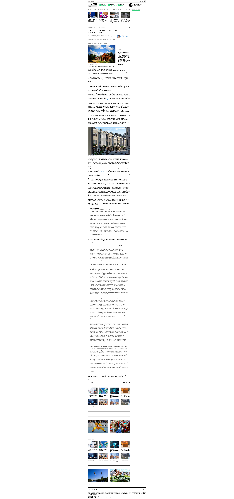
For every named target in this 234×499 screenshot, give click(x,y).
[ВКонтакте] (126, 28)
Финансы (108, 9)
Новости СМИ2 (90, 415)
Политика (114, 9)
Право (125, 9)
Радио (122, 489)
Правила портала (136, 489)
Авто (130, 9)
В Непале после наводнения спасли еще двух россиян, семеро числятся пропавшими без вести (125, 21)
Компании (102, 9)
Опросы (144, 489)
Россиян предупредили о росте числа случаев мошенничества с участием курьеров (123, 47)
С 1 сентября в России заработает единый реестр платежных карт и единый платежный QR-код (114, 21)
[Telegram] (128, 28)
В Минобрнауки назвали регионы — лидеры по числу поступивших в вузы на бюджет (124, 56)
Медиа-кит (130, 489)
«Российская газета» (111, 99)
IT (141, 9)
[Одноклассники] (129, 28)
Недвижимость (136, 9)
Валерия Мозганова (125, 36)
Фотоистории (91, 418)
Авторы (141, 489)
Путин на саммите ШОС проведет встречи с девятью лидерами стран (92, 21)
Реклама (118, 489)
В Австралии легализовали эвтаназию (122, 43)
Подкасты (96, 9)
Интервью (90, 9)
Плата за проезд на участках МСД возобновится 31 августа (123, 52)
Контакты (125, 489)
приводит (102, 171)
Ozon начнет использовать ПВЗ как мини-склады (103, 20)
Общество (120, 9)
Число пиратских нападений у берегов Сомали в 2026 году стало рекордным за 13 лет (124, 61)
